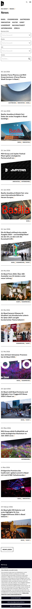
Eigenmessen (13, 19)
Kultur (15, 22)
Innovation (5, 22)
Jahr (2, 47)
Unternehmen (6, 28)
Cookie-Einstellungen (16, 598)
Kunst (22, 22)
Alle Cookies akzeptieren (16, 606)
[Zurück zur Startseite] (2, 3)
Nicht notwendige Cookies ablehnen (16, 602)
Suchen (3, 55)
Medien (12, 9)
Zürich (17, 28)
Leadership (5, 25)
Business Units (5, 31)
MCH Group (4, 9)
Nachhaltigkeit (18, 25)
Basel (3, 19)
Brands (3, 39)
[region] (16, 588)
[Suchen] (26, 2)
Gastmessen (25, 19)
